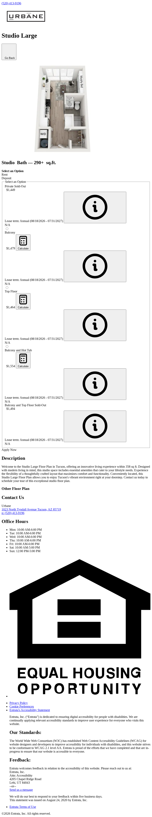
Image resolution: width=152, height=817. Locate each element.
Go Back (9, 58)
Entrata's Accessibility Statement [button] (30, 710)
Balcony (10, 232)
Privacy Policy (19, 703)
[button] (80, 696)
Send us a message (21, 789)
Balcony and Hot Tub (18, 350)
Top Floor (11, 291)
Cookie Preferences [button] (22, 706)
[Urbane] (26, 26)
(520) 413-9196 (11, 3)
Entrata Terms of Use (23, 806)
